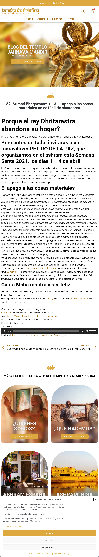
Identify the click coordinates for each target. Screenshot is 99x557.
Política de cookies (36, 553)
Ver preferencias (49, 547)
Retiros (29, 18)
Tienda (70, 18)
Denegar (49, 540)
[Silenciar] (87, 331)
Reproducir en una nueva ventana (32, 335)
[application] (49, 331)
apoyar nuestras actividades (41, 268)
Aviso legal (66, 553)
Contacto (7, 312)
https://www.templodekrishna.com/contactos (34, 316)
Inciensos (57, 18)
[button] (95, 499)
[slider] (92, 330)
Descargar (60, 335)
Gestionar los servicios (12, 526)
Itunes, (49, 298)
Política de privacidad (52, 553)
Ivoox (74, 298)
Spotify (84, 298)
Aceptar (49, 533)
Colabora (42, 18)
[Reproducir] (4, 331)
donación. (12, 271)
